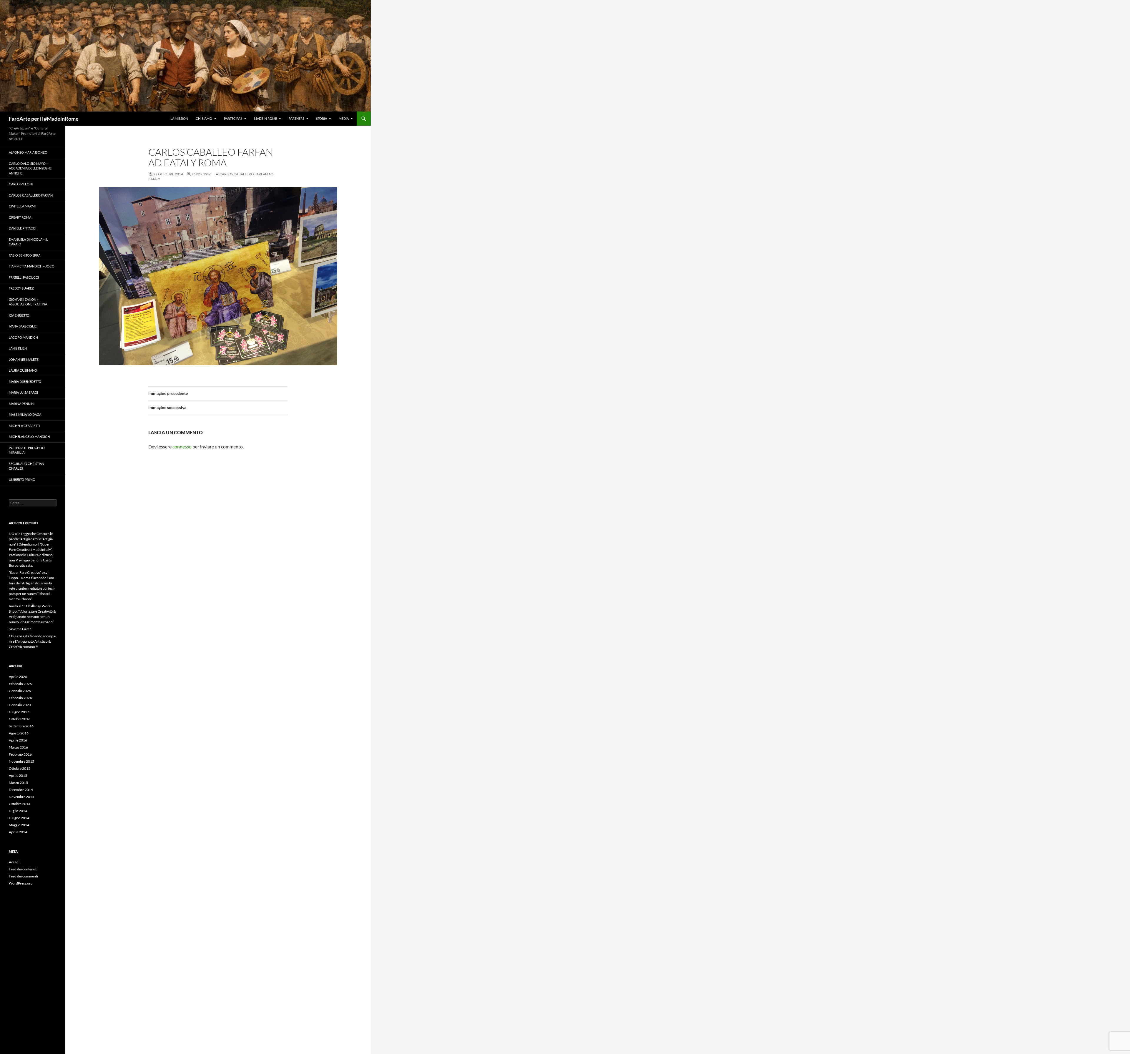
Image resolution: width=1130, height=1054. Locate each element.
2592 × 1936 (201, 174)
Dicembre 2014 (21, 789)
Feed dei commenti (23, 876)
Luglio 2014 (18, 811)
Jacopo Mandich (23, 337)
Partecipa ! (233, 118)
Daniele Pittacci (22, 228)
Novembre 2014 (21, 796)
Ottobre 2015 (19, 768)
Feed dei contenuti (23, 869)
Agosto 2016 (19, 733)
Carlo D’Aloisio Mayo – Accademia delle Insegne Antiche (30, 168)
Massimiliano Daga (25, 414)
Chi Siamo (204, 118)
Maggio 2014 (19, 825)
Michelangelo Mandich (29, 436)
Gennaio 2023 (20, 705)
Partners (296, 118)
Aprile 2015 (18, 775)
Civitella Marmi (22, 206)
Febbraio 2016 (20, 754)
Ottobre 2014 (19, 804)
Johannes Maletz (24, 359)
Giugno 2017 (19, 712)
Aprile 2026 (18, 676)
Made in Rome (265, 118)
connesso (182, 446)
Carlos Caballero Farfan (31, 195)
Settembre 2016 (21, 726)
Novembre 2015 (21, 761)
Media (344, 118)
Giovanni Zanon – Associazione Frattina (28, 301)
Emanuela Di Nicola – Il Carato (28, 241)
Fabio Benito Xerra (24, 255)
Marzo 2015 (18, 782)
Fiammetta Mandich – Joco (31, 266)
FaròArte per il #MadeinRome (44, 118)
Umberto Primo (22, 479)
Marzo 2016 (18, 747)
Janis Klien (18, 348)
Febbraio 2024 (20, 698)
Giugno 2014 (19, 818)
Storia (321, 118)
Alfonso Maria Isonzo (28, 152)
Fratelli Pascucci (24, 277)
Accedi (14, 862)
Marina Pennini (21, 403)
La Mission (179, 118)
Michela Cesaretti (24, 426)
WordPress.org (20, 883)
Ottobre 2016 (19, 719)
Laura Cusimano (23, 370)
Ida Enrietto (19, 315)
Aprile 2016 (18, 740)
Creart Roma (20, 217)
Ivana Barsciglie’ (23, 326)
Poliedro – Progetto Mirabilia (27, 450)
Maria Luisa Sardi (23, 392)
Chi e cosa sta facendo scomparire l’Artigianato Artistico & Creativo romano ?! (32, 641)
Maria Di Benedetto (25, 381)
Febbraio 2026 (20, 683)
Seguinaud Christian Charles (26, 466)
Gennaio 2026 (20, 691)
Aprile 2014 (18, 832)
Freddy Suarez (21, 288)
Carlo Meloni (21, 184)
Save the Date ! (20, 629)
